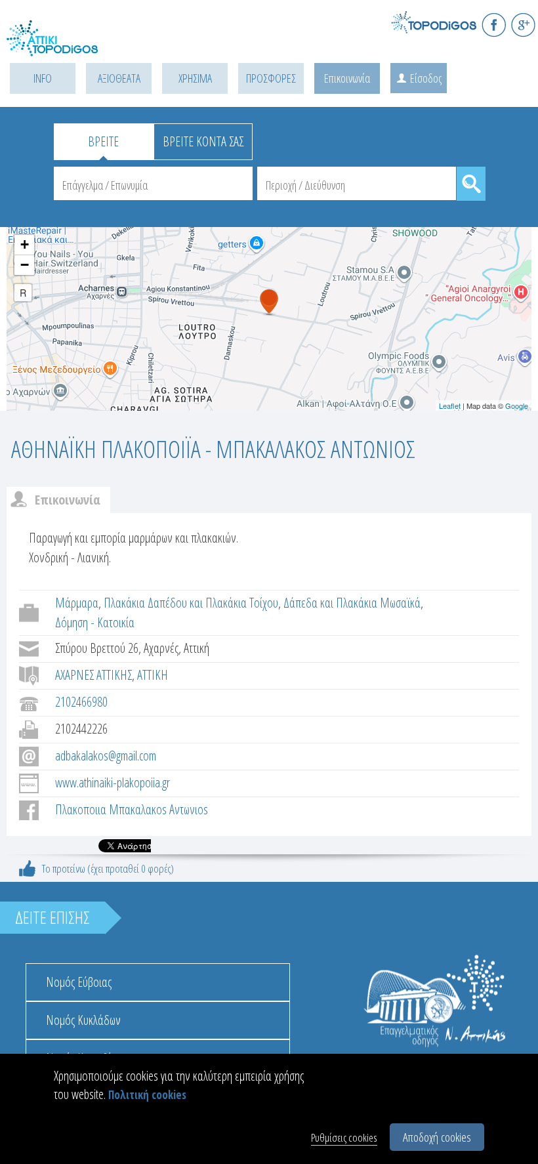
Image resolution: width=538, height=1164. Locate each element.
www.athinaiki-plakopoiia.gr (112, 782)
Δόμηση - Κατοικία (94, 622)
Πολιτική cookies (147, 1094)
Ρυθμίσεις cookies (344, 1137)
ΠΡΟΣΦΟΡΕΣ (271, 78)
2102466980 (81, 702)
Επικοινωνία (347, 78)
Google (516, 405)
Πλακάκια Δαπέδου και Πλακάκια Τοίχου (191, 603)
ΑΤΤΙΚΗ (152, 675)
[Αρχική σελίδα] (66, 46)
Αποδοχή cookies (437, 1137)
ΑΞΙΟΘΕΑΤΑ (119, 78)
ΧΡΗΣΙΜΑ (195, 78)
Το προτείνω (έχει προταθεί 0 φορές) (108, 868)
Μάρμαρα (76, 603)
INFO (42, 78)
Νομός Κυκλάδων (83, 1020)
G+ (523, 24)
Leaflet (450, 405)
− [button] (24, 265)
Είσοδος (426, 78)
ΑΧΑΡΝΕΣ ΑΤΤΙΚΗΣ (93, 675)
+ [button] (24, 244)
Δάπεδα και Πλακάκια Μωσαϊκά (352, 603)
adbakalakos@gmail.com (105, 755)
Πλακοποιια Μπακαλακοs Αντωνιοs (131, 809)
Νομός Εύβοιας (79, 982)
